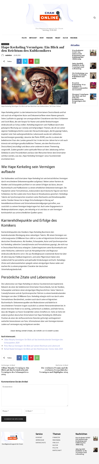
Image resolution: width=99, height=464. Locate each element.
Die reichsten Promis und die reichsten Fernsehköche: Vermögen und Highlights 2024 (53, 370)
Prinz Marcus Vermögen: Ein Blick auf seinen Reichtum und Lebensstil (32, 346)
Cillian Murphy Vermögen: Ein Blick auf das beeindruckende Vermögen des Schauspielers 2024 (15, 371)
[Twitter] (25, 61)
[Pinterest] (31, 61)
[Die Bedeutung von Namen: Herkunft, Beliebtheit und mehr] (93, 75)
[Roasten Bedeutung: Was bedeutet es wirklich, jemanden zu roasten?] (93, 85)
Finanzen (5, 44)
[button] (94, 17)
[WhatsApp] (37, 61)
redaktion (8, 55)
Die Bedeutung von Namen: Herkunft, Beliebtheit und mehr (80, 75)
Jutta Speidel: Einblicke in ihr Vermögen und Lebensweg (78, 66)
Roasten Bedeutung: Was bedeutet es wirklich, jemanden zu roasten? (80, 86)
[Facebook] (19, 61)
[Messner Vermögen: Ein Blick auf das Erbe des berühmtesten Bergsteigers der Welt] (93, 97)
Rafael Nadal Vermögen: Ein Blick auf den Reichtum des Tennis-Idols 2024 (33, 349)
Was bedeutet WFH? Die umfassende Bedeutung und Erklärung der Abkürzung (78, 54)
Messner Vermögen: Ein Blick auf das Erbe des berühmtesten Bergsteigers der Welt (80, 98)
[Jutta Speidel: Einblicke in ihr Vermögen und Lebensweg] (93, 66)
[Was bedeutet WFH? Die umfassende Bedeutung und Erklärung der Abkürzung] (93, 53)
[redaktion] (3, 55)
